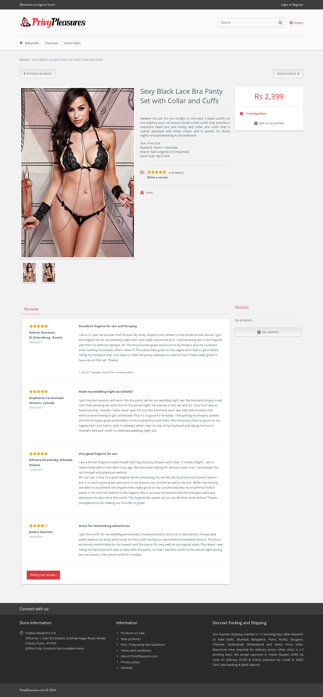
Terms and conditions (136, 650)
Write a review (157, 177)
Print (149, 192)
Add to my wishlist (271, 123)
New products (131, 639)
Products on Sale (132, 633)
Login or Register (292, 5)
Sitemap (126, 668)
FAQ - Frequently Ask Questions (143, 644)
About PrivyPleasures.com (139, 656)
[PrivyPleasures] (53, 19)
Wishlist (242, 307)
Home (24, 59)
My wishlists (270, 332)
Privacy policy (130, 662)
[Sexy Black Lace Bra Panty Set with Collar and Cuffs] (29, 272)
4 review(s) (176, 172)
